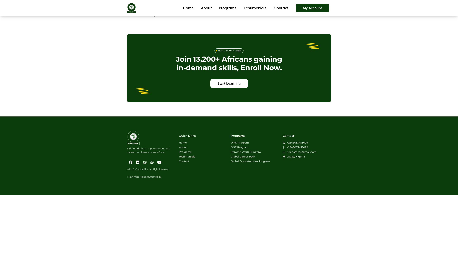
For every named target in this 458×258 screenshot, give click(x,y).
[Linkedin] (137, 162)
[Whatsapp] (152, 162)
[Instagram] (144, 162)
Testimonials (255, 8)
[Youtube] (159, 162)
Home (188, 8)
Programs (228, 8)
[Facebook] (130, 162)
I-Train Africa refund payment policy (144, 177)
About (206, 8)
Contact (281, 8)
